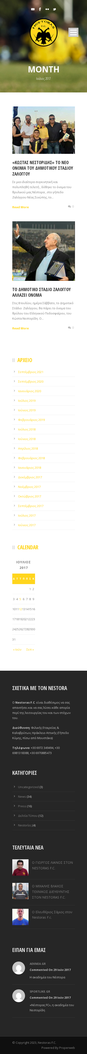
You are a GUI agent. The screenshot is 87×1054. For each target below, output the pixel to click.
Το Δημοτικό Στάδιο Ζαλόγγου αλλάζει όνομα (41, 292)
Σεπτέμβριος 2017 (30, 506)
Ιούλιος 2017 (26, 515)
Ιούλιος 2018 (26, 429)
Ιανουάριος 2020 (29, 391)
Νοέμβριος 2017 (29, 487)
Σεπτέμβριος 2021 (30, 372)
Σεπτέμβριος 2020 (30, 381)
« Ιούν (17, 649)
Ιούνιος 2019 (26, 410)
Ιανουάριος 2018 (29, 467)
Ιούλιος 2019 (26, 400)
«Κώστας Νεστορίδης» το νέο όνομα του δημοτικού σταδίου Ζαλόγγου (42, 168)
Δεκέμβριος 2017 (30, 477)
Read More (20, 207)
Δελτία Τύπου (28, 816)
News (22, 796)
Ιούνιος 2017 (26, 525)
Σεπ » (30, 649)
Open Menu (73, 32)
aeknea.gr (38, 964)
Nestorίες (25, 825)
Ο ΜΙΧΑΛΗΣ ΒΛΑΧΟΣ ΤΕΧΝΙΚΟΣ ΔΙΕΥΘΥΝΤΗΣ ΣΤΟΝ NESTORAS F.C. (50, 891)
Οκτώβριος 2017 (29, 496)
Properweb (67, 1048)
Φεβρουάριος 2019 (31, 420)
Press (22, 806)
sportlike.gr (40, 992)
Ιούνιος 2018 (26, 439)
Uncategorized (28, 787)
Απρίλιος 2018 (28, 448)
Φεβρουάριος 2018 (31, 458)
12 (20, 609)
